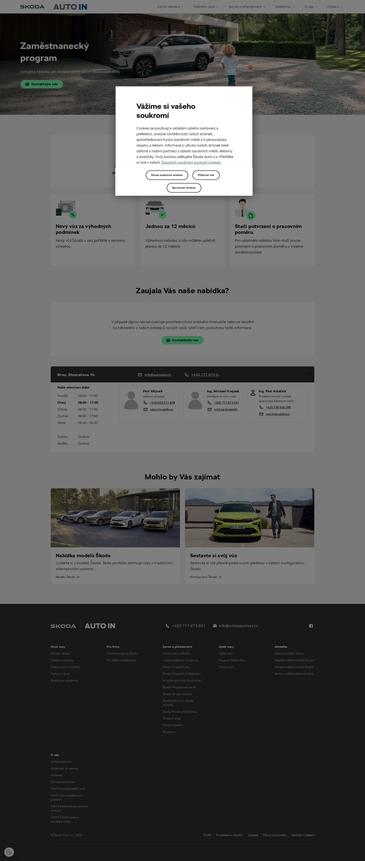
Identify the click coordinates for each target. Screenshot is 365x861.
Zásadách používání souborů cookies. (191, 162)
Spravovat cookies (184, 187)
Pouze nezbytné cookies (167, 175)
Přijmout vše (206, 175)
